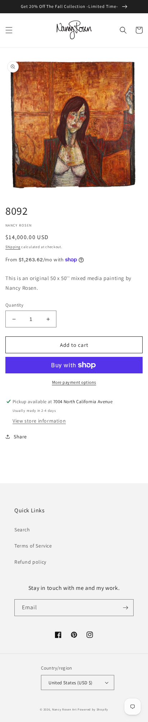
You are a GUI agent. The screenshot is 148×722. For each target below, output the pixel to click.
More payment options (74, 382)
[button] (9, 30)
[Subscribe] (125, 607)
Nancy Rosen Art (64, 709)
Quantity (14, 305)
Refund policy (30, 562)
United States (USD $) (70, 683)
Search (22, 529)
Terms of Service (33, 545)
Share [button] (20, 436)
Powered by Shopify (93, 709)
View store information (39, 421)
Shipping (12, 246)
